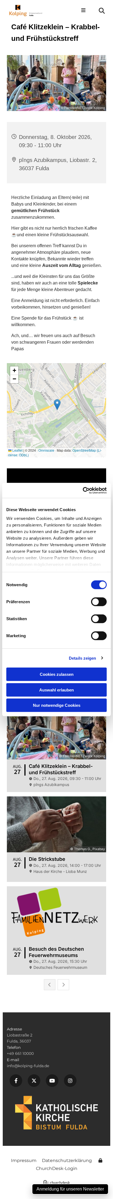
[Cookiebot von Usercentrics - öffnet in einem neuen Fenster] (83, 490)
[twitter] (34, 1080)
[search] (101, 10)
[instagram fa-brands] (70, 1080)
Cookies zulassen (57, 674)
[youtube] (52, 1080)
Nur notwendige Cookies (56, 705)
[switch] (99, 601)
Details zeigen (82, 658)
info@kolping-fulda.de (28, 1065)
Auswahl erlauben (56, 689)
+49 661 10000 (20, 1053)
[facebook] (16, 1080)
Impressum (23, 1160)
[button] (81, 10)
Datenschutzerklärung (67, 1160)
